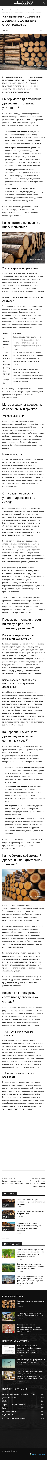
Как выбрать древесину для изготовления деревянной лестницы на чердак (31, 1202)
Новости (12, 10)
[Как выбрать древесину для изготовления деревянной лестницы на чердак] (8, 1203)
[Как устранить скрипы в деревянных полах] (8, 1304)
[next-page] (7, 1237)
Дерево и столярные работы (27, 10)
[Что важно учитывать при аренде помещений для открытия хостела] (8, 1316)
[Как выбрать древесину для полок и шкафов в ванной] (8, 1214)
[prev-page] (3, 1237)
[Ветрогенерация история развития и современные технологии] (8, 1363)
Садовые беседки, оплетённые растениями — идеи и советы (35, 1183)
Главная (5, 10)
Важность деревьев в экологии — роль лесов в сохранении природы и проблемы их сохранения (30, 1266)
